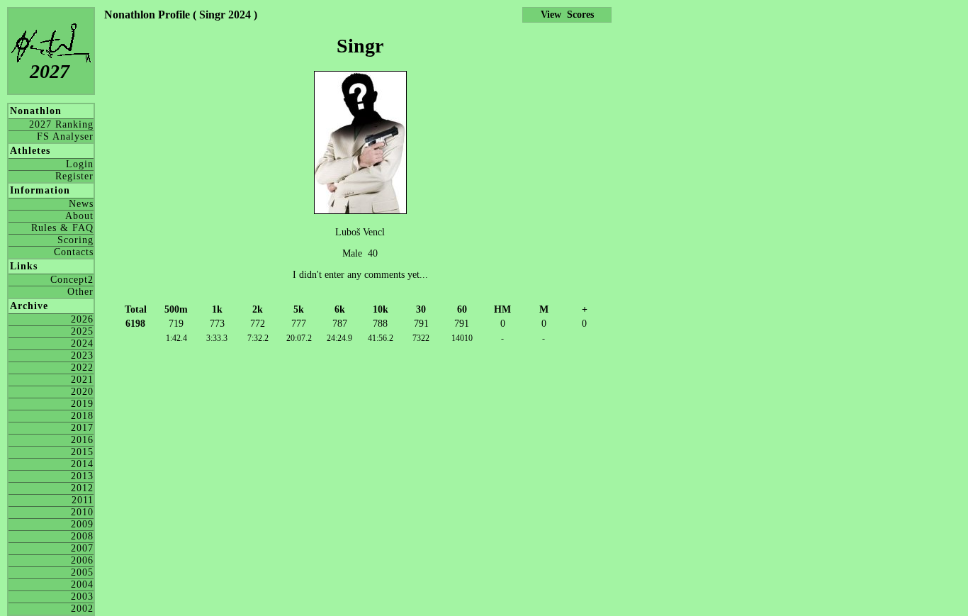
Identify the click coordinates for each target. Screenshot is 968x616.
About (79, 216)
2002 (82, 608)
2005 (82, 572)
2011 (83, 500)
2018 (82, 415)
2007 (82, 548)
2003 (82, 596)
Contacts (74, 252)
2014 (82, 464)
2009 (82, 524)
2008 (82, 536)
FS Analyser (65, 136)
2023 (82, 355)
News (81, 203)
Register (74, 176)
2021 (82, 379)
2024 (82, 343)
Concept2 (72, 279)
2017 (82, 427)
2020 (82, 391)
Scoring (75, 240)
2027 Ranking (61, 124)
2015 (82, 452)
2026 (82, 319)
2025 (82, 331)
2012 (82, 488)
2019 (82, 403)
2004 (82, 584)
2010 (82, 512)
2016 (82, 440)
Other (80, 291)
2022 (82, 367)
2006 (82, 560)
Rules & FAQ (62, 228)
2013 (82, 476)
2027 (49, 71)
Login (80, 164)
